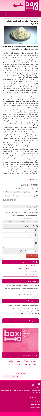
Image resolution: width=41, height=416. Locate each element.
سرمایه (19, 364)
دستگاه (26, 361)
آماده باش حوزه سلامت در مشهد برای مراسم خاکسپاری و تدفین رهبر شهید (21, 288)
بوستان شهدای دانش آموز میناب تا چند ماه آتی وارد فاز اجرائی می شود (22, 212)
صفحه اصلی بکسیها (10, 376)
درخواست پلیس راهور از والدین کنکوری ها (28, 314)
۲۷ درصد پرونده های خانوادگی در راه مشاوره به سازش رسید (24, 308)
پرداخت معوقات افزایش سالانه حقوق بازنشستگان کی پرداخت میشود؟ (22, 305)
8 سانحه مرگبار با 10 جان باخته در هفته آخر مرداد (27, 311)
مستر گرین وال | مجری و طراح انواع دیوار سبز (24, 268)
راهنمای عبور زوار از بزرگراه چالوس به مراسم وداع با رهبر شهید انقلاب (22, 285)
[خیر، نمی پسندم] (8, 195)
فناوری (25, 191)
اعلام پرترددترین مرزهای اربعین (31, 291)
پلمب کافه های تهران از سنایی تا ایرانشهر (28, 294)
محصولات (6, 110)
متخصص (17, 191)
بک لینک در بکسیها (35, 407)
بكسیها (32, 179)
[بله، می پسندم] (17, 195)
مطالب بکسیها (36, 410)
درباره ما (37, 401)
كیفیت (11, 361)
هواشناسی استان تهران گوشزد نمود (29, 218)
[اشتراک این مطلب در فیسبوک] (8, 200)
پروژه (34, 364)
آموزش (18, 361)
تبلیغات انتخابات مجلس (31, 265)
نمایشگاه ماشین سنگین (31, 271)
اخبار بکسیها (20, 373)
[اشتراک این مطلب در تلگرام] (11, 200)
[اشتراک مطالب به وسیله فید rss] (4, 200)
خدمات (33, 361)
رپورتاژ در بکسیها (35, 404)
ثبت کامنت (31, 256)
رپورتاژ (27, 364)
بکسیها (18, 4)
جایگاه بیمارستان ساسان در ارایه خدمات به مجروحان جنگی (25, 215)
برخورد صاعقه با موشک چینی (31, 209)
